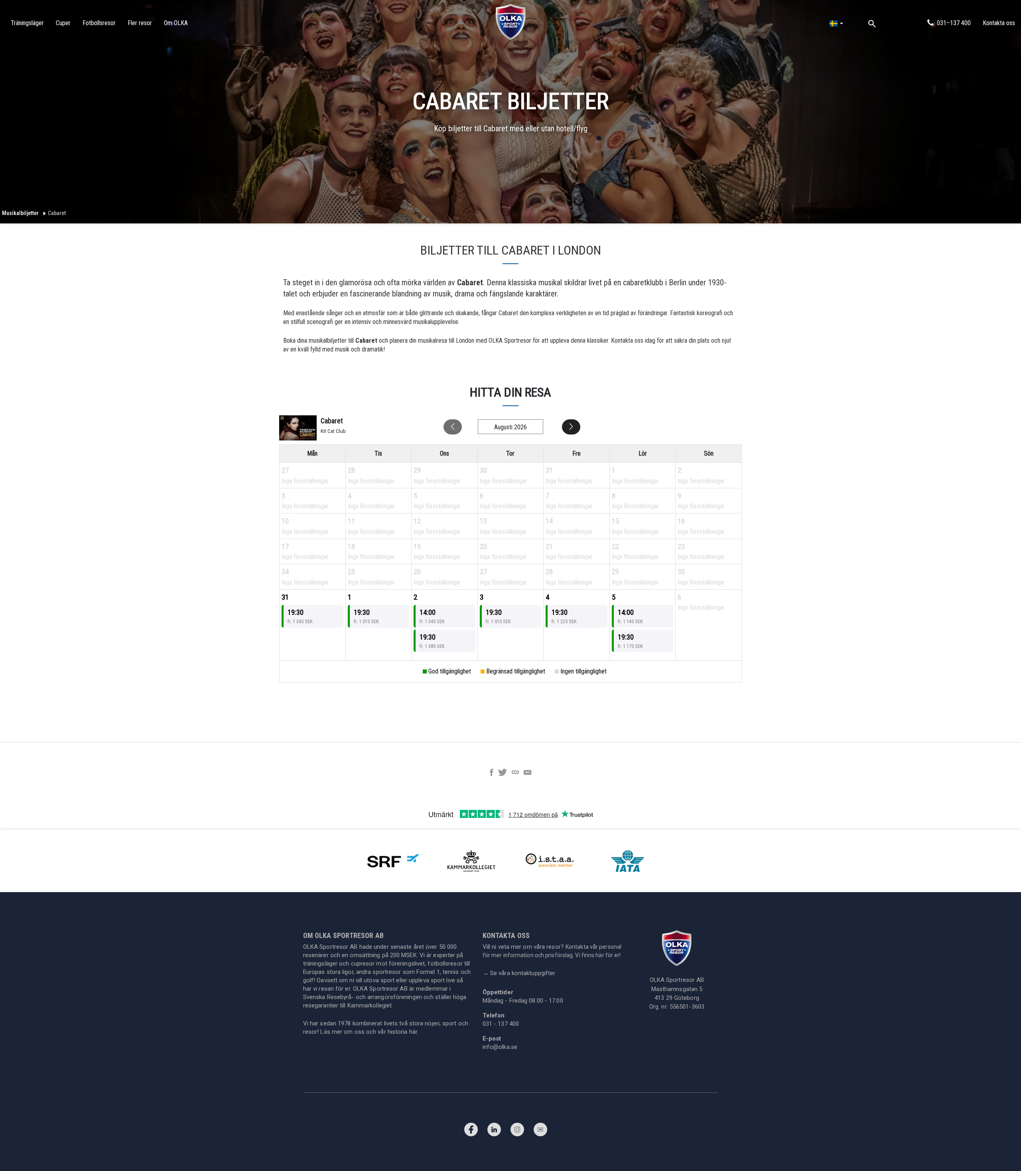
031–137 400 (954, 23)
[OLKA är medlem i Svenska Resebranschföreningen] (393, 860)
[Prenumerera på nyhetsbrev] (540, 1131)
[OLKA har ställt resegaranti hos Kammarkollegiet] (471, 860)
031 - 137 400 (501, 1023)
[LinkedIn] (494, 1131)
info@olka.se (500, 1047)
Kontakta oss (999, 23)
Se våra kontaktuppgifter (519, 973)
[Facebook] (471, 1131)
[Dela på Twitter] (503, 773)
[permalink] (515, 773)
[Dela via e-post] (527, 773)
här (413, 1031)
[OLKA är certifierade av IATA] (628, 860)
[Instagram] (517, 1131)
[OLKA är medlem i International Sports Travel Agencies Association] (550, 860)
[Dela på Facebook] (491, 773)
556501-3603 (687, 1006)
